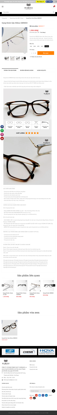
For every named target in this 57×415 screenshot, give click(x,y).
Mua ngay (45, 53)
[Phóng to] (24, 52)
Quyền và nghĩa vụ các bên (8, 407)
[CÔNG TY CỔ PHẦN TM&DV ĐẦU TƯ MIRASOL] (6, 362)
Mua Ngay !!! (40, 1)
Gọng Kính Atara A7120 (8, 293)
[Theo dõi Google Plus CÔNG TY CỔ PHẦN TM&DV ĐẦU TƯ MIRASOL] (36, 395)
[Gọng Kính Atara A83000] (35, 286)
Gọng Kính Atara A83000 (35, 293)
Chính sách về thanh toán (8, 396)
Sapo (47, 412)
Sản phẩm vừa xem (28, 312)
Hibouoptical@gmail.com (10, 380)
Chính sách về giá (6, 394)
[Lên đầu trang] (54, 410)
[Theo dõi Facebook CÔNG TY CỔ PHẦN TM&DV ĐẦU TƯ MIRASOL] (43, 395)
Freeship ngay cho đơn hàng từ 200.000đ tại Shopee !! (19, 1)
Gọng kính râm (34, 369)
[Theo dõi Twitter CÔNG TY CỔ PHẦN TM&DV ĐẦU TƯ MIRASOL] (39, 395)
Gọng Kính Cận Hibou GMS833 (9, 338)
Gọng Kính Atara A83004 (21, 293)
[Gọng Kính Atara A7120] (8, 286)
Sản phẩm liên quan (28, 275)
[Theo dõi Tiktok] (34, 398)
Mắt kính (32, 365)
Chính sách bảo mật (7, 387)
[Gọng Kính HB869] (48, 286)
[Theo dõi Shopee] (31, 398)
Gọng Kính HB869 (48, 293)
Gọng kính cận (33, 367)
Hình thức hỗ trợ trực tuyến (9, 405)
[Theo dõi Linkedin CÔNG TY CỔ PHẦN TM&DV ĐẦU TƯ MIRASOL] (46, 395)
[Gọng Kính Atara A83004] (21, 286)
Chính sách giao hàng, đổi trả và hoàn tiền (13, 402)
